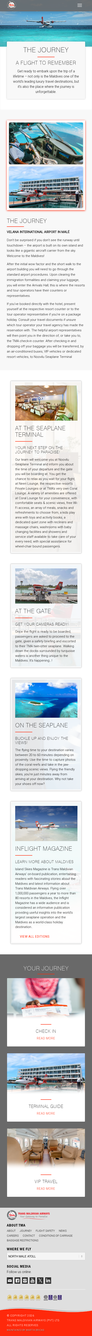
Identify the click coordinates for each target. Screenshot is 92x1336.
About (11, 1230)
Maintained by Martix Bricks (25, 1330)
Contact (29, 1235)
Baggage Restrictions (22, 1240)
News (63, 1230)
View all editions (35, 936)
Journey (26, 1230)
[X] (40, 1280)
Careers (13, 1235)
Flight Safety (45, 1230)
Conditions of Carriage (56, 1235)
